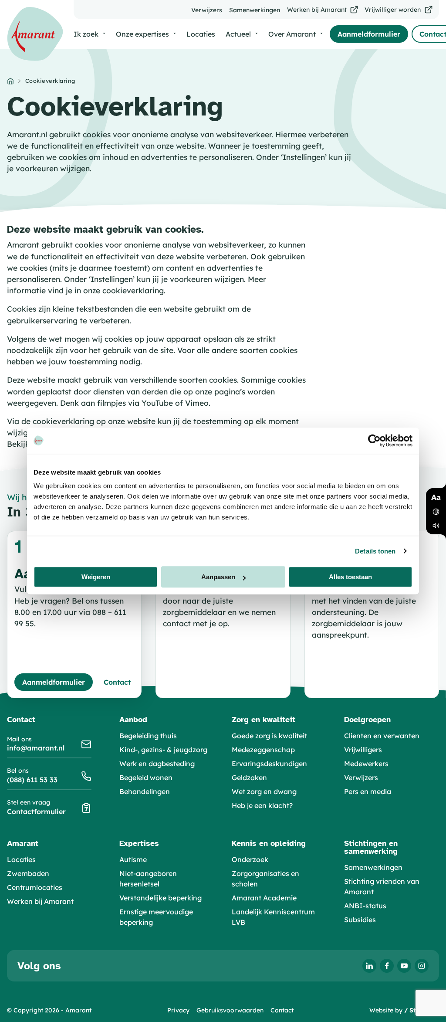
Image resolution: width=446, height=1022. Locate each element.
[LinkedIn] (369, 966)
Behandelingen (144, 791)
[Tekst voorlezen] (436, 525)
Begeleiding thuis (148, 735)
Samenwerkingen (373, 867)
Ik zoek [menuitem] (86, 34)
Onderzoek (250, 859)
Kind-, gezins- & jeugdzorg (163, 749)
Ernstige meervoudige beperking (156, 917)
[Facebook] (387, 966)
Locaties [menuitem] (200, 34)
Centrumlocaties (34, 887)
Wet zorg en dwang (264, 791)
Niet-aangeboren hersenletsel (148, 878)
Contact (282, 1010)
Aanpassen (218, 577)
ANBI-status (365, 905)
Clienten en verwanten (381, 735)
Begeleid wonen (145, 777)
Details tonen (375, 551)
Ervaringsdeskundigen (269, 763)
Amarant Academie (264, 897)
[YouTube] (404, 966)
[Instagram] (422, 966)
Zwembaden (28, 873)
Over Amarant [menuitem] (292, 34)
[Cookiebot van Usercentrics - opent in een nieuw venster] (374, 440)
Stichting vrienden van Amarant (381, 886)
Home (10, 81)
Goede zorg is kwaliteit (269, 735)
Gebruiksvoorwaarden (230, 1010)
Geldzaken (249, 777)
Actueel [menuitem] (238, 34)
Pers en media (367, 791)
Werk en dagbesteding (157, 763)
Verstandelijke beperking (160, 897)
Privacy (178, 1010)
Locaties (21, 859)
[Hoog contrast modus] (436, 511)
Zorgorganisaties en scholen (265, 878)
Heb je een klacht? (262, 805)
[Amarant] (35, 34)
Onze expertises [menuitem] (142, 34)
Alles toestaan (350, 577)
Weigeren (95, 577)
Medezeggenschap (263, 749)
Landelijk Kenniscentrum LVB (273, 917)
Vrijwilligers (363, 749)
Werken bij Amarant (40, 901)
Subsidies (360, 919)
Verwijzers (361, 777)
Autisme (133, 859)
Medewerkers (366, 763)
